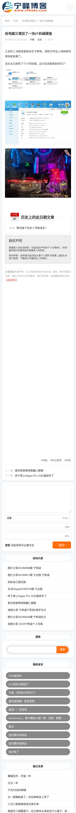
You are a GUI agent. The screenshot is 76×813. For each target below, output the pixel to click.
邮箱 (67, 527)
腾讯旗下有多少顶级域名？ (28, 227)
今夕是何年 (15, 675)
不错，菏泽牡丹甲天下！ (23, 692)
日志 (15, 21)
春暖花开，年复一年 (19, 776)
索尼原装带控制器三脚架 (29, 470)
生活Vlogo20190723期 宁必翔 (25, 588)
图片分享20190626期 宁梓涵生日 (27, 616)
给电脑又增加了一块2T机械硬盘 (37, 21)
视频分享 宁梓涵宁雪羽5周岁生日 (27, 609)
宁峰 (32, 39)
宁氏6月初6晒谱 (17, 790)
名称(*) (66, 518)
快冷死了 (14, 751)
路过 (11, 726)
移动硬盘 (56, 460)
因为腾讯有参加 (18, 735)
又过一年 (13, 783)
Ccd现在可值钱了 (19, 684)
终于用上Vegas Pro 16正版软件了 (34, 475)
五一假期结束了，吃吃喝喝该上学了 (28, 797)
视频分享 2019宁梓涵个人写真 (25, 623)
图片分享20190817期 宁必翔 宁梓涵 (28, 575)
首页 (7, 21)
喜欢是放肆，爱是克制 (21, 701)
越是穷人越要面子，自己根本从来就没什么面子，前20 (39, 811)
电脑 (44, 460)
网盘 (68, 460)
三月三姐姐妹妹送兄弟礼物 (23, 804)
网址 (67, 536)
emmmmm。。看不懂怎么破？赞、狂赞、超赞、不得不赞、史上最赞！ (39, 718)
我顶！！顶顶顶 (18, 709)
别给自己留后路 (17, 582)
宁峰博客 (9, 272)
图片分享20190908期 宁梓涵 (24, 568)
